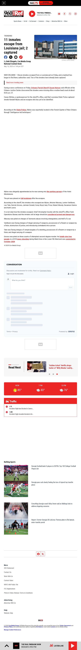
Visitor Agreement (65, 625)
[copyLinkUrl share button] (21, 57)
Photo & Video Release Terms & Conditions (18, 593)
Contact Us (7, 572)
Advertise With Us (57, 21)
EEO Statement (9, 568)
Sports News (17, 21)
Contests (41, 21)
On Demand (32, 21)
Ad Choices (39, 627)
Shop (47, 21)
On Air (25, 21)
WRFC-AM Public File (11, 585)
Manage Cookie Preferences (12, 630)
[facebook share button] (5, 57)
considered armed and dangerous (60, 214)
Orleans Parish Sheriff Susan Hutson (45, 88)
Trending (8, 36)
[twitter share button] (10, 57)
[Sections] (4, 3)
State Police (21, 110)
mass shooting (23, 239)
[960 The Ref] (40, 3)
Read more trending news (14, 83)
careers (53, 627)
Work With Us (8, 576)
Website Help (8, 613)
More (65, 21)
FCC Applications (9, 589)
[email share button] (16, 57)
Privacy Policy (8, 627)
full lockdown (26, 198)
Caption (71, 56)
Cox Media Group (14, 625)
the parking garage (54, 192)
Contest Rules (8, 580)
